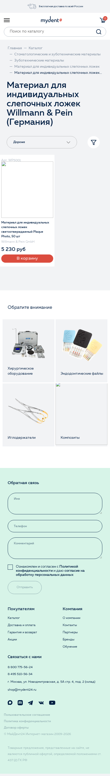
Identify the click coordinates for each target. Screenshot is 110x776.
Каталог (14, 618)
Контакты (70, 625)
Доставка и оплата (22, 625)
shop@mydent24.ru (22, 689)
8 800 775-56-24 (20, 667)
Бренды (68, 639)
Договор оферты (16, 727)
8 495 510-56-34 (20, 674)
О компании (71, 618)
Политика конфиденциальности (27, 721)
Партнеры (70, 632)
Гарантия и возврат (22, 632)
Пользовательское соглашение (27, 715)
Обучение (70, 646)
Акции (12, 639)
